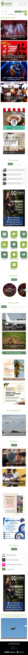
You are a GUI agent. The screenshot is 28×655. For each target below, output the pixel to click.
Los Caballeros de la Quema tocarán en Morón (14, 78)
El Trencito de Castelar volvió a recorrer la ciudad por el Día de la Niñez (15, 183)
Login (25, 11)
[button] (26, 290)
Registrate (18, 11)
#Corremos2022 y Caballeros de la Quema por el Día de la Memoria (14, 57)
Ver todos (14, 279)
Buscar (20, 4)
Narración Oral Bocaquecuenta (14, 463)
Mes (15, 164)
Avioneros (14, 309)
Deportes (24, 306)
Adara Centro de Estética (12, 559)
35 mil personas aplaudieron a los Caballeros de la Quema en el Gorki (14, 36)
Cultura (18, 306)
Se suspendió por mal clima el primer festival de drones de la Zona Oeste (15, 179)
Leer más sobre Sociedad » (14, 353)
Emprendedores (11, 306)
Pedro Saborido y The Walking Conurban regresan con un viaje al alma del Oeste (16, 170)
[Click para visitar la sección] (4, 234)
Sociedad (4, 306)
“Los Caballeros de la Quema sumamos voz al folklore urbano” (14, 98)
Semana (10, 164)
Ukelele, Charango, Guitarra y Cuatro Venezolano (14, 483)
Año (19, 164)
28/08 (9, 290)
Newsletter (4, 14)
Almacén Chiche (10, 569)
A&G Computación (11, 555)
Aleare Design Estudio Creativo (14, 564)
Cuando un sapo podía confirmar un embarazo (14, 346)
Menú (24, 4)
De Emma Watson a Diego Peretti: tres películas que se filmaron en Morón (14, 328)
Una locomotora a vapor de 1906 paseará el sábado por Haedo (14, 174)
